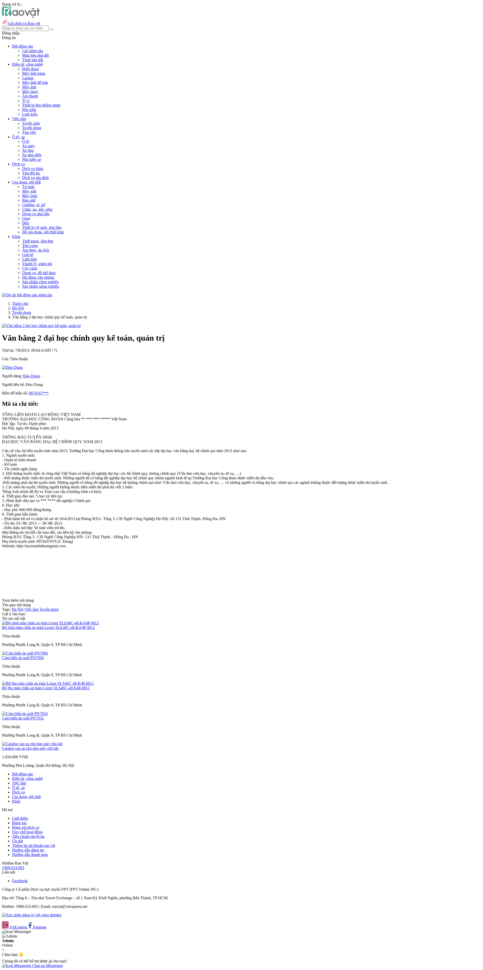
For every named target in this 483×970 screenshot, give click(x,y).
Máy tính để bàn (35, 82)
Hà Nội (18, 308)
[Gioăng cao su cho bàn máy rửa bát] (32, 744)
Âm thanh (30, 96)
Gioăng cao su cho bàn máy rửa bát (30, 748)
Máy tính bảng (33, 73)
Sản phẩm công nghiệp (40, 282)
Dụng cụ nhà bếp (36, 214)
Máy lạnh (29, 196)
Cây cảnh (29, 268)
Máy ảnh (29, 87)
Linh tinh (29, 259)
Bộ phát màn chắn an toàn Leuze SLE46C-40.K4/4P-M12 (48, 627)
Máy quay (30, 91)
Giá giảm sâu (32, 51)
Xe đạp (28, 150)
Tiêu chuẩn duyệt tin (28, 836)
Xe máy (28, 146)
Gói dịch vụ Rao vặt (24, 23)
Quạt (26, 218)
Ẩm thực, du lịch (35, 250)
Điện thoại (30, 69)
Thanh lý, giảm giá (37, 264)
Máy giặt (29, 191)
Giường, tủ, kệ (33, 205)
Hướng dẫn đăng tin (28, 850)
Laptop (27, 78)
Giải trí (27, 255)
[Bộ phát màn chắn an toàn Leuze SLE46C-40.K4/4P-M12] (50, 623)
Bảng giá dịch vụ (25, 827)
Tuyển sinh (31, 123)
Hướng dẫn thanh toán (30, 854)
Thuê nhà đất (32, 60)
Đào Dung (31, 376)
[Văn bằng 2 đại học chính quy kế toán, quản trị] (41, 326)
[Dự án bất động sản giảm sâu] (27, 295)
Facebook (20, 881)
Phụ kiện (29, 109)
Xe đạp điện (32, 155)
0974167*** (39, 393)
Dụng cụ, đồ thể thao (39, 273)
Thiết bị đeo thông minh (41, 105)
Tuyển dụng (31, 128)
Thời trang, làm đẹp (37, 241)
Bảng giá (19, 823)
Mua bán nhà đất (35, 55)
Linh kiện (29, 114)
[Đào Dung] (12, 367)
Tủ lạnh (28, 187)
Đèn (25, 223)
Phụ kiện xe (31, 159)
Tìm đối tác (31, 173)
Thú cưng (30, 245)
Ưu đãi (17, 841)
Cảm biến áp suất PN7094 (23, 658)
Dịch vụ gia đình (35, 177)
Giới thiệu (20, 818)
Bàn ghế (28, 200)
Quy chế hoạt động (27, 832)
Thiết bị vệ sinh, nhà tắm (41, 227)
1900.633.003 (13, 868)
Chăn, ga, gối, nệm (37, 209)
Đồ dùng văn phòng (38, 277)
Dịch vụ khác (33, 168)
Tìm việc (29, 132)
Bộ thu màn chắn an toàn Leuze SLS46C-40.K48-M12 (46, 688)
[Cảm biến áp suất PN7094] (25, 653)
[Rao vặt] (21, 16)
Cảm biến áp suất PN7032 (23, 718)
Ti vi (25, 100)
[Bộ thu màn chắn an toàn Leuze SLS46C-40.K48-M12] (48, 683)
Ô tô (25, 141)
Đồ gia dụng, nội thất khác (43, 232)
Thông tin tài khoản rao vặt (33, 845)
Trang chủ (20, 303)
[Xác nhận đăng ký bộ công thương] (31, 915)
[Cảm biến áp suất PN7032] (25, 713)
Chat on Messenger (47, 965)
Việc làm (31, 609)
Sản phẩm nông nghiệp (40, 286)
